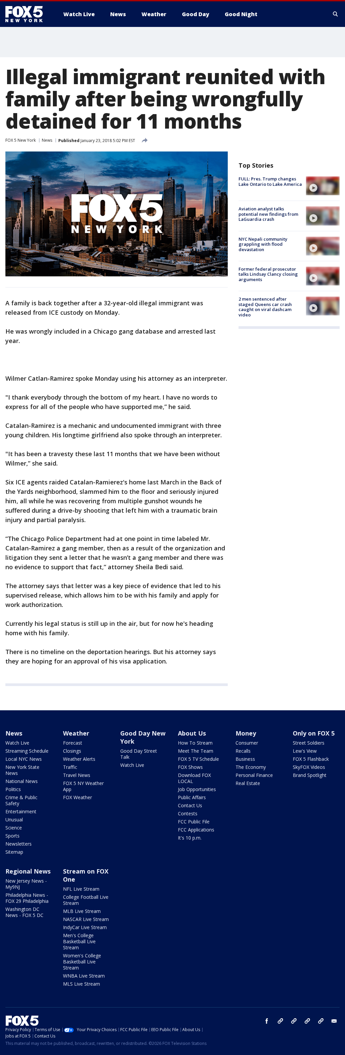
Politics (13, 789)
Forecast (72, 743)
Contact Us (190, 805)
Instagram (280, 1021)
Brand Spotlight (309, 775)
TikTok (293, 1021)
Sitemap (14, 852)
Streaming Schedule (27, 751)
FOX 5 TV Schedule (198, 759)
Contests (187, 813)
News (47, 140)
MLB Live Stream (82, 911)
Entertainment (20, 811)
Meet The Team (195, 751)
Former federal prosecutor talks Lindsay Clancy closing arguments (268, 274)
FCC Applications (196, 829)
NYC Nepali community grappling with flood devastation (263, 244)
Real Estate (248, 783)
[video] (323, 185)
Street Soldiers (308, 743)
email (334, 1021)
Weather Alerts (79, 759)
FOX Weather (77, 797)
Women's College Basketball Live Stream (82, 961)
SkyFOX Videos (309, 767)
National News (21, 781)
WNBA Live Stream (84, 976)
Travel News (76, 775)
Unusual (14, 819)
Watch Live (17, 743)
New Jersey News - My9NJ (26, 884)
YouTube (307, 1021)
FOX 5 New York (20, 140)
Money (246, 733)
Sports (12, 835)
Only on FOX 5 (314, 733)
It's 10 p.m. (189, 838)
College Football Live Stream (85, 900)
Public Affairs (192, 797)
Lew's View (305, 751)
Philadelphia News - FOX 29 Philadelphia (27, 898)
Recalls (243, 751)
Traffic (70, 767)
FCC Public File (194, 821)
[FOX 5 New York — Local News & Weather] (27, 14)
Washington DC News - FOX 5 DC (24, 912)
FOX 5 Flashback (311, 759)
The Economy (251, 767)
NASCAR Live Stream (86, 919)
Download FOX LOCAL (194, 778)
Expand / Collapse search (336, 14)
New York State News (22, 770)
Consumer (247, 743)
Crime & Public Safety (21, 800)
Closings (72, 751)
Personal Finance (254, 775)
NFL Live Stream (81, 889)
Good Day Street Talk (138, 754)
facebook (266, 1021)
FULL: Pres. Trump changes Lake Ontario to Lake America (270, 181)
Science (13, 827)
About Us (192, 733)
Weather (76, 733)
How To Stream (195, 743)
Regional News (28, 871)
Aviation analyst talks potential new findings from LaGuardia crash (268, 214)
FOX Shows (190, 767)
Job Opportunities (197, 789)
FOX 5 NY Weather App (83, 786)
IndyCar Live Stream (85, 927)
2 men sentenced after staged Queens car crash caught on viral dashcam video (265, 307)
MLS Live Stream (81, 984)
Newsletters (18, 844)
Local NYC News (23, 759)
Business (245, 759)
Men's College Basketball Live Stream (79, 941)
